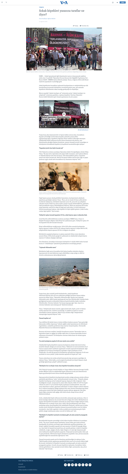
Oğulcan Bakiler (51, 18)
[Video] (117, 2)
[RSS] (83, 464)
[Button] (75, 26)
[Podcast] (86, 464)
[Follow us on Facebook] (65, 464)
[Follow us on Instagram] (76, 464)
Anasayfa (20, 464)
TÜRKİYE (41, 7)
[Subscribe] (90, 464)
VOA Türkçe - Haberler (48, 104)
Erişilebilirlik (21, 467)
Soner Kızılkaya (43, 18)
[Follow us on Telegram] (79, 464)
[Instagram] (113, 2)
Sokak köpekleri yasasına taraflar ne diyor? (53, 102)
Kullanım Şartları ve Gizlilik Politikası (27, 469)
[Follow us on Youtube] (72, 464)
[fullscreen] (87, 126)
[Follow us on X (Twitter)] (68, 464)
